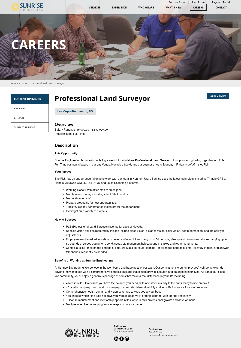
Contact (221, 7)
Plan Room (198, 2)
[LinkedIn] (116, 338)
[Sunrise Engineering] (27, 7)
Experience (119, 7)
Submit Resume (24, 127)
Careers (198, 7)
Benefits (20, 108)
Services (94, 7)
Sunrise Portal (177, 2)
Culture (19, 117)
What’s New (173, 7)
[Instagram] (127, 338)
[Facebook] (122, 338)
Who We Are (146, 7)
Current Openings (27, 99)
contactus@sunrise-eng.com (163, 335)
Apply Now (218, 96)
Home (14, 83)
